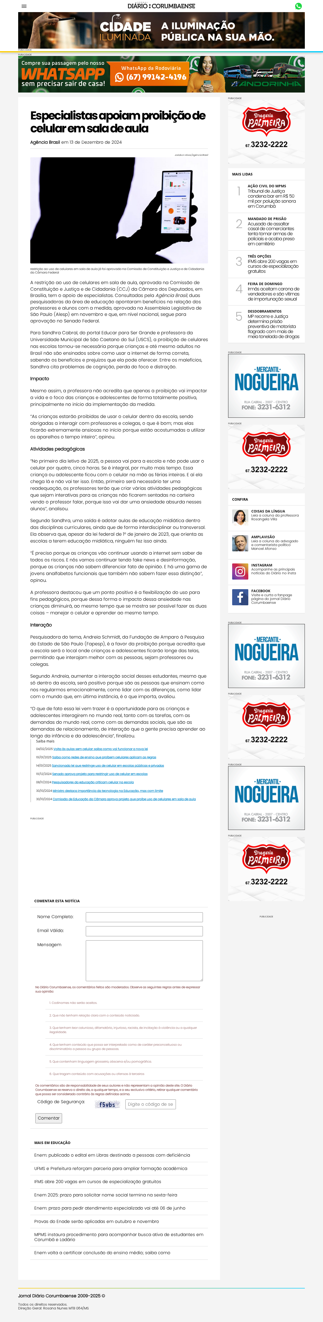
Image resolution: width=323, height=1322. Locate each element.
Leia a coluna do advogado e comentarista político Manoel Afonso (274, 545)
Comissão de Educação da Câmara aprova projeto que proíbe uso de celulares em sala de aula (124, 799)
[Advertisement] (119, 855)
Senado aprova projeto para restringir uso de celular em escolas (100, 774)
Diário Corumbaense (161, 6)
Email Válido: (50, 930)
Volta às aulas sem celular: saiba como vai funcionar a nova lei (100, 749)
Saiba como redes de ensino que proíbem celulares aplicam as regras (104, 757)
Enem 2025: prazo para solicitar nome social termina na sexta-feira (105, 1195)
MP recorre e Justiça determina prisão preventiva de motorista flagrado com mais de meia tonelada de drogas (273, 326)
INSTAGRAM (261, 565)
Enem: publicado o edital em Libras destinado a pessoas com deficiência (112, 1155)
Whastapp (298, 6)
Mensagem (49, 945)
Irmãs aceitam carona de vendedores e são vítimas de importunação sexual (273, 294)
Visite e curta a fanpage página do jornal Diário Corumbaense (271, 599)
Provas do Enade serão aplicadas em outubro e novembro (96, 1221)
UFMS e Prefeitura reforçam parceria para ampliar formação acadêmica (110, 1168)
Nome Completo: (55, 917)
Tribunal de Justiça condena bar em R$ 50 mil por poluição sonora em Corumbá (272, 198)
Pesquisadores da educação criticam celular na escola (93, 782)
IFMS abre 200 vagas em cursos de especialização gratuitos (97, 1182)
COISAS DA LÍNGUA (268, 511)
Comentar (49, 1118)
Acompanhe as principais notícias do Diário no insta (273, 571)
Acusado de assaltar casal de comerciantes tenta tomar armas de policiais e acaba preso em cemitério (271, 234)
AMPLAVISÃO (263, 536)
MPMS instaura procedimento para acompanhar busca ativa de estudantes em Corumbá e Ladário (118, 1237)
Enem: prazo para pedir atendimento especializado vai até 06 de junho (109, 1208)
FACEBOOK (260, 590)
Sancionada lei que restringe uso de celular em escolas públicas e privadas (108, 765)
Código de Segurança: (61, 1102)
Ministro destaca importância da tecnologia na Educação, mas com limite (108, 791)
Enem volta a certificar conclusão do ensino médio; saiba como (102, 1253)
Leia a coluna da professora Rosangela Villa (275, 517)
